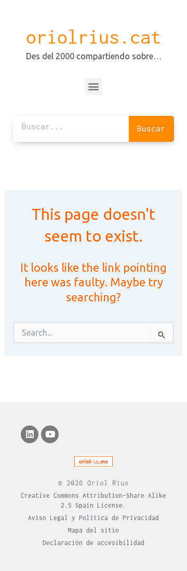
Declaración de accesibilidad (93, 542)
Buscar (151, 128)
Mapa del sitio (93, 530)
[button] (93, 86)
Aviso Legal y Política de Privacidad (93, 517)
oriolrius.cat (93, 37)
